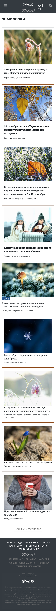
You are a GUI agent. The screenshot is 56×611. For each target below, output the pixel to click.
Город (6, 299)
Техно (44, 545)
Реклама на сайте (18, 559)
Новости (11, 542)
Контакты (43, 559)
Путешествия (32, 545)
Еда (20, 542)
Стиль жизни (31, 542)
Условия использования (22, 562)
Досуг (20, 545)
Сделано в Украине (29, 549)
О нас (33, 559)
